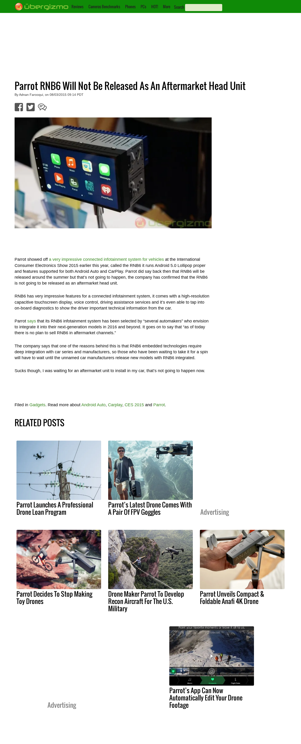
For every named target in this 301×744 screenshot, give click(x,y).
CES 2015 (134, 404)
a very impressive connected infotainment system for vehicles (106, 259)
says (31, 321)
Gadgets (37, 404)
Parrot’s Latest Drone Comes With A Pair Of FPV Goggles (150, 508)
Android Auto (93, 404)
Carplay (115, 404)
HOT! (154, 6)
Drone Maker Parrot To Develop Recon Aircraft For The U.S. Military (146, 601)
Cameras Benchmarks (104, 6)
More (166, 6)
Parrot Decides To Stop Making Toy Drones (54, 597)
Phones (130, 6)
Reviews (77, 6)
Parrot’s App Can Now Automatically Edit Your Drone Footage (205, 698)
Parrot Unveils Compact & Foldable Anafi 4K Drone (232, 597)
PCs (143, 6)
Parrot (159, 404)
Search (179, 7)
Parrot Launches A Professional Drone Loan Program (54, 508)
